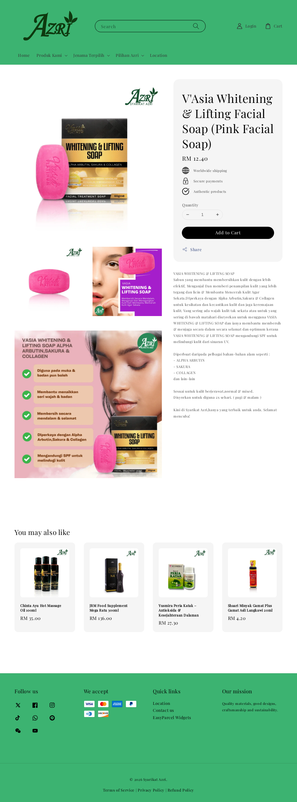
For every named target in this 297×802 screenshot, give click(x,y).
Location (158, 55)
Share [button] (196, 249)
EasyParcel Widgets (172, 717)
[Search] (196, 26)
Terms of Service (119, 790)
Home (24, 55)
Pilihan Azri (127, 55)
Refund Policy (181, 790)
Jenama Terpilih (88, 55)
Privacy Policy (151, 790)
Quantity (190, 204)
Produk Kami (49, 55)
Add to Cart (228, 232)
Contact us (163, 710)
